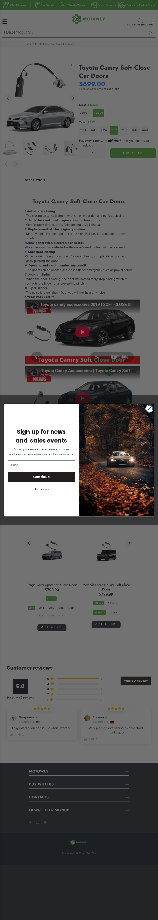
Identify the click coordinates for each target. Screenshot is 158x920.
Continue (41, 476)
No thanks (41, 489)
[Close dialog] (149, 408)
